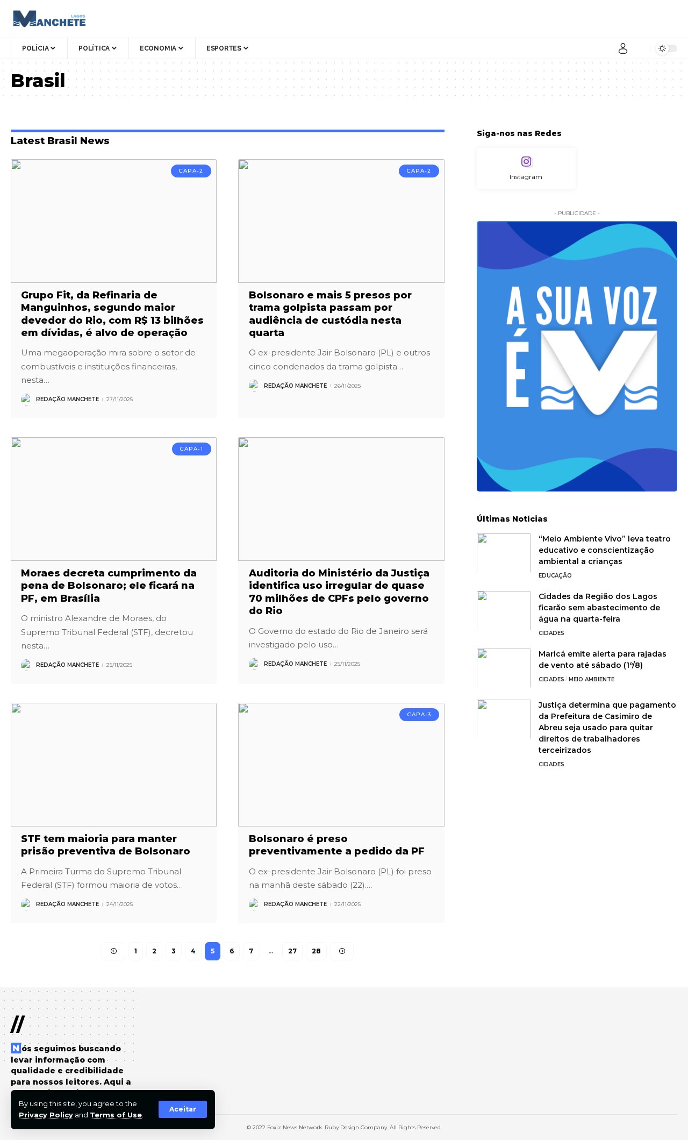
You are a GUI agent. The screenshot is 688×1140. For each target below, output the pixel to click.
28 (316, 951)
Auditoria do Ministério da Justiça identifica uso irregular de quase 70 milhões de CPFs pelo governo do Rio (339, 592)
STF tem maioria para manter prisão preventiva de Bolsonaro (105, 845)
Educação (555, 575)
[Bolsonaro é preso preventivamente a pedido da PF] (341, 764)
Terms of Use (116, 1115)
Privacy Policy (46, 1115)
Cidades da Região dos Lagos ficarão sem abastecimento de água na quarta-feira (599, 607)
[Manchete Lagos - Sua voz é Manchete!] (48, 19)
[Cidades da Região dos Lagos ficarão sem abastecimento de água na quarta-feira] (504, 610)
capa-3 (419, 714)
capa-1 (191, 448)
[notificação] (639, 48)
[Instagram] (526, 168)
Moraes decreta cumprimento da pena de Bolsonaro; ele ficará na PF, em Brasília (109, 585)
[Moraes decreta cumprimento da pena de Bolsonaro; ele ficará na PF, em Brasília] (114, 499)
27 (292, 951)
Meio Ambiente (591, 678)
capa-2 (191, 170)
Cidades (551, 632)
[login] (623, 48)
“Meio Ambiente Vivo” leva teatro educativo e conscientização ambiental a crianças (605, 549)
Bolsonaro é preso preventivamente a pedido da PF (337, 845)
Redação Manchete (67, 399)
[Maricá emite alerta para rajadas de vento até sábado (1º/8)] (504, 668)
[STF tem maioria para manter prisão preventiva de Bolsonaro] (114, 764)
